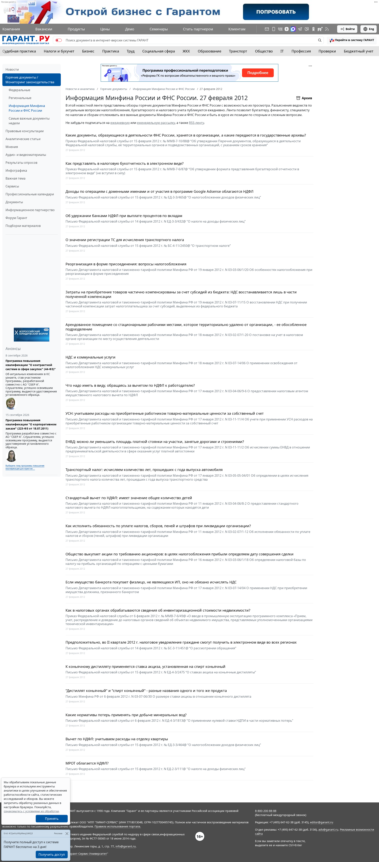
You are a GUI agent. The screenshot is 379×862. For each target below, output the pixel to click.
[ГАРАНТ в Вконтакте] (280, 29)
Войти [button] (350, 29)
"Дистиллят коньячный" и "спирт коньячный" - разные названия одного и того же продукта (146, 690)
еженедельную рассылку (156, 123)
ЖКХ (186, 51)
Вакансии (43, 29)
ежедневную (120, 123)
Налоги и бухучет (59, 51)
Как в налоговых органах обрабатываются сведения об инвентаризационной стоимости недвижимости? (158, 610)
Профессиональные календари (30, 194)
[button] (352, 40)
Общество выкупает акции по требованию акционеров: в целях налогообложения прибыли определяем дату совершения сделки (180, 554)
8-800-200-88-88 (265, 811)
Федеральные (19, 90)
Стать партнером (198, 29)
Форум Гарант (16, 218)
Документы (14, 202)
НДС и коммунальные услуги (90, 357)
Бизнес (88, 51)
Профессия (301, 51)
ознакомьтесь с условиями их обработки (31, 811)
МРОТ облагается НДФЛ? (87, 763)
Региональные (20, 98)
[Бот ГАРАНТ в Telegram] (306, 29)
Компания (11, 29)
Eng (371, 29)
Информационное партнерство (30, 210)
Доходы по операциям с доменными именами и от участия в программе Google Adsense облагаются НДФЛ (159, 191)
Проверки (327, 51)
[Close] (67, 833)
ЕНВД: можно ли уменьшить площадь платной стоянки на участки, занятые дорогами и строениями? (155, 441)
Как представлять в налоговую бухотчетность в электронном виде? (125, 163)
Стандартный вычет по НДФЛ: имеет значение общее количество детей (129, 498)
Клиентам (236, 29)
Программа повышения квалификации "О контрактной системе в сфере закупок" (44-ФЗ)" (31, 365)
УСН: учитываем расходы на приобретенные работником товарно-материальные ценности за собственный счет (165, 413)
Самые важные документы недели (29, 120)
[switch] (58, 40)
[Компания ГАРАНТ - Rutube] (320, 29)
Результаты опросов (21, 162)
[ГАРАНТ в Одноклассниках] (313, 29)
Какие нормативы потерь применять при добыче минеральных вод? (126, 715)
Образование (209, 51)
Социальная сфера (158, 51)
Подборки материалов (23, 226)
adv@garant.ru (328, 829)
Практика (110, 51)
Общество (264, 51)
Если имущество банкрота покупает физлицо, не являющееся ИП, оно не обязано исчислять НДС (151, 582)
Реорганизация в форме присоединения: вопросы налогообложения (126, 264)
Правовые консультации (25, 131)
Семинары (159, 29)
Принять (52, 818)
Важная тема (15, 178)
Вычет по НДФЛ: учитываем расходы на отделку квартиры (117, 739)
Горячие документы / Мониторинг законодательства (30, 79)
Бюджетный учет (358, 51)
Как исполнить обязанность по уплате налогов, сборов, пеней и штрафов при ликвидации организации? (158, 526)
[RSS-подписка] (327, 29)
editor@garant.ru (321, 822)
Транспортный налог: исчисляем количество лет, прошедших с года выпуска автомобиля (144, 469)
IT (282, 51)
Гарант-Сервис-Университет (87, 853)
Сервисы (12, 186)
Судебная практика (19, 51)
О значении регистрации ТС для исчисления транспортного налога (125, 240)
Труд (130, 51)
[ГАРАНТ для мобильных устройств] (273, 29)
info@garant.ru (125, 846)
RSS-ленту (196, 123)
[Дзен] (287, 29)
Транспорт (238, 51)
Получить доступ (51, 854)
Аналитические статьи (23, 139)
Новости (12, 69)
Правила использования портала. (118, 826)
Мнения (12, 147)
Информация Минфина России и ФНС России (27, 108)
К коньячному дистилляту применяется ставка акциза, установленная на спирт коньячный (145, 666)
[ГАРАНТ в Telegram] (300, 29)
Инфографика (16, 170)
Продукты (76, 29)
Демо (129, 29)
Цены (105, 29)
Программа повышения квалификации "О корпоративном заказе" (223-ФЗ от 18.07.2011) (31, 424)
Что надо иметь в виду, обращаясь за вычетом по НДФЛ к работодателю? (130, 385)
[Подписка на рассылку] (267, 29)
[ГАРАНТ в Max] (293, 29)
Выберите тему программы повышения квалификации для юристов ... (25, 467)
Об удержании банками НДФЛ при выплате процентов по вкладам (124, 215)
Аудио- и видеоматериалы (26, 155)
